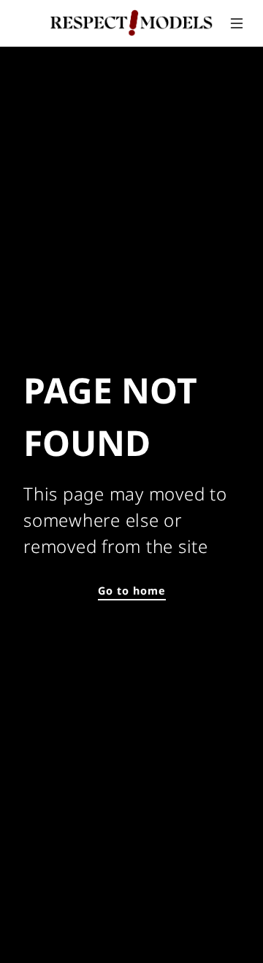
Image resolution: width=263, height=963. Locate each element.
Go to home (132, 590)
